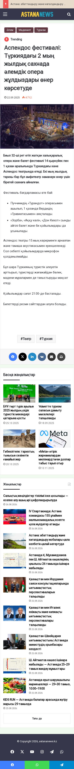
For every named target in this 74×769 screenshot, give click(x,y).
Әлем (10, 30)
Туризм (41, 30)
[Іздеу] (69, 15)
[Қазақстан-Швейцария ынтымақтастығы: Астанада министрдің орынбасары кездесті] (14, 641)
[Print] (61, 357)
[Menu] (5, 15)
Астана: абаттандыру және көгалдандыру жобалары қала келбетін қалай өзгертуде (49, 540)
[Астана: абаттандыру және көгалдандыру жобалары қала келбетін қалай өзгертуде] (14, 541)
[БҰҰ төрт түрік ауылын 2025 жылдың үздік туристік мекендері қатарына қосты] (19, 393)
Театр (27, 339)
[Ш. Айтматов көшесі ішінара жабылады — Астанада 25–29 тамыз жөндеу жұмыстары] (14, 665)
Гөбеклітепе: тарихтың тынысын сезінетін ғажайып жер (18, 455)
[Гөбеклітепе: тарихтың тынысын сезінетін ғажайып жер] (19, 438)
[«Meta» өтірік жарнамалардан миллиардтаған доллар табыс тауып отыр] (55, 438)
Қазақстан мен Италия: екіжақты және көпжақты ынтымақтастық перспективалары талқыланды (45, 616)
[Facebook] (13, 357)
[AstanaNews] (37, 14)
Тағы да (37, 718)
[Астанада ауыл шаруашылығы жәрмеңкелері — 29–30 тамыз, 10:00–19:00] (14, 685)
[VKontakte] (42, 357)
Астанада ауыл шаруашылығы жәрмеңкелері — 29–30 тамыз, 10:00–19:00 (50, 684)
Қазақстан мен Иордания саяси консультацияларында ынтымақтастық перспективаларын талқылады (49, 588)
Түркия (47, 339)
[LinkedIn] (32, 357)
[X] (22, 357)
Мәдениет (25, 30)
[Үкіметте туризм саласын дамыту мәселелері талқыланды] (55, 393)
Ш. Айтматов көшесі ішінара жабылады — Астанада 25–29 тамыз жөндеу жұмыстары (49, 664)
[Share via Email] (51, 357)
